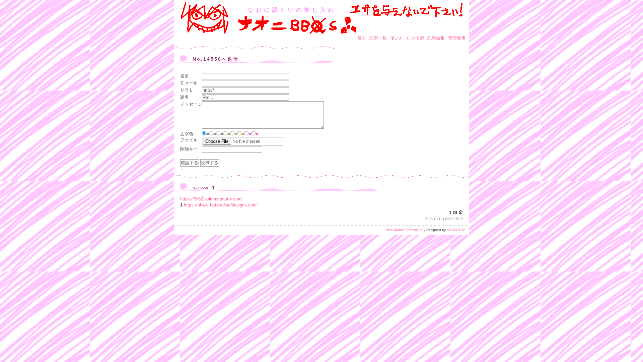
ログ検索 (415, 38)
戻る (361, 38)
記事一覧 (378, 38)
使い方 (396, 38)
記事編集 (436, 38)
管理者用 (457, 38)
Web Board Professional (404, 230)
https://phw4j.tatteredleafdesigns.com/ (221, 204)
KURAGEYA (456, 230)
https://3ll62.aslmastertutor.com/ (211, 198)
